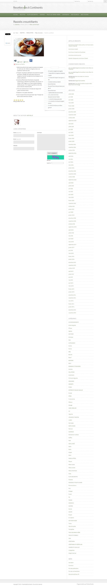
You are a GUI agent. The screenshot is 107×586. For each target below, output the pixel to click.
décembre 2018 (72, 218)
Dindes (70, 387)
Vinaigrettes (71, 550)
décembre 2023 (72, 171)
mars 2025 (71, 135)
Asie (70, 340)
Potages (70, 491)
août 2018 (71, 230)
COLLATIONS (71, 372)
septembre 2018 (72, 227)
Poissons (71, 479)
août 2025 (71, 123)
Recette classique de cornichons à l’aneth (78, 58)
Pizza (70, 473)
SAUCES (70, 512)
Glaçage (70, 405)
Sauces (70, 509)
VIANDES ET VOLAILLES (74, 547)
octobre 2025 (72, 117)
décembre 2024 (72, 144)
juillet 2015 (71, 274)
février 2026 (71, 105)
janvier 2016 (71, 259)
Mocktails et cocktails (74, 434)
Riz (69, 497)
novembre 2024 (72, 147)
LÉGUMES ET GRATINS (74, 417)
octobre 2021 (72, 206)
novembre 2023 (72, 174)
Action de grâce (72, 325)
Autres (70, 346)
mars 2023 (71, 197)
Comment (39, 132)
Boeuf (70, 357)
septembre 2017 (72, 244)
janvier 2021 (71, 209)
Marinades (71, 423)
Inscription (71, 562)
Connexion (71, 565)
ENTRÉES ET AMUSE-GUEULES (76, 390)
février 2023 (71, 200)
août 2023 (71, 182)
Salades (70, 500)
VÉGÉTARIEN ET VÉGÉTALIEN (75, 544)
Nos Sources (75, 14)
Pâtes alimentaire (34, 24)
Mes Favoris (84, 14)
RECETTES (22, 14)
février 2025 (71, 138)
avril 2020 (71, 212)
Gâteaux (70, 402)
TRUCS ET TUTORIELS (73, 535)
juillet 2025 (71, 126)
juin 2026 (71, 97)
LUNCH (70, 420)
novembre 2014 (72, 298)
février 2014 (71, 304)
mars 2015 (71, 286)
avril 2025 (71, 132)
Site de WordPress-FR (74, 574)
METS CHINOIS (72, 426)
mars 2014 (71, 300)
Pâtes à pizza (72, 464)
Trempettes (71, 529)
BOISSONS (71, 360)
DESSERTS (71, 384)
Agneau (70, 331)
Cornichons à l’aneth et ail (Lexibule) (77, 52)
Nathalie (17, 24)
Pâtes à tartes (72, 467)
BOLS (70, 363)
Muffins (70, 437)
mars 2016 (71, 253)
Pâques (70, 461)
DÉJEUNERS (71, 381)
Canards (70, 369)
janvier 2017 (71, 247)
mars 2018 (71, 241)
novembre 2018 (72, 221)
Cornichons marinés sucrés (75, 55)
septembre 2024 (72, 153)
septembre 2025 (72, 120)
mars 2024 (71, 165)
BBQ (70, 351)
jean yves (71, 68)
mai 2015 (71, 280)
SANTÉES (42, 14)
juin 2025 (71, 129)
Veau (70, 538)
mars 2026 (71, 102)
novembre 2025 (72, 114)
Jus (69, 411)
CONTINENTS (65, 14)
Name (17, 132)
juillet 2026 (71, 94)
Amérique (71, 337)
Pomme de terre (72, 485)
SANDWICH (71, 503)
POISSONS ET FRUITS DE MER (75, 482)
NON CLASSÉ (72, 443)
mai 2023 (71, 191)
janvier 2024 (71, 168)
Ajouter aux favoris (20, 64)
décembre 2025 (72, 111)
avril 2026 (71, 99)
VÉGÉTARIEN (72, 541)
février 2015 (71, 289)
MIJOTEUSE (71, 431)
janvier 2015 (71, 292)
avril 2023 (71, 194)
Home (17, 32)
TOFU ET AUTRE (72, 526)
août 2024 (71, 156)
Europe (70, 393)
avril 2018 (71, 238)
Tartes (70, 523)
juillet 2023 (71, 185)
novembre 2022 (72, 203)
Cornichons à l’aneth (73, 49)
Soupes (70, 514)
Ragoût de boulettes (80, 80)
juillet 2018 (71, 233)
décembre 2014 (72, 295)
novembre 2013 (72, 312)
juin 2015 (71, 277)
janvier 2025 (71, 141)
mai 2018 (71, 235)
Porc (70, 488)
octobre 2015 (72, 268)
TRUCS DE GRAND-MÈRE (53, 14)
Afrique (70, 328)
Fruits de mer (72, 399)
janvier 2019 (71, 215)
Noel (70, 440)
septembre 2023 (72, 179)
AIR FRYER (71, 334)
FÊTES (70, 396)
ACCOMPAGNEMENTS (74, 322)
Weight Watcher (72, 553)
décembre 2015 (72, 262)
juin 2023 (71, 188)
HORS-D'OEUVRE (72, 408)
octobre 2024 (72, 150)
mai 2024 (71, 159)
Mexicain (71, 429)
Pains (70, 455)
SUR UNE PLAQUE (73, 520)
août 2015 (71, 271)
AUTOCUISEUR (72, 343)
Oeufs (70, 446)
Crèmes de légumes (73, 378)
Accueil (15, 1)
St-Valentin (71, 517)
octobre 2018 (72, 224)
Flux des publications (73, 568)
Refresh (48, 160)
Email (17, 139)
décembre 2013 (72, 310)
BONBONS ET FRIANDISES (75, 366)
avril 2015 (71, 283)
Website (15, 145)
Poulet (70, 494)
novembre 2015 (72, 265)
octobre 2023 (72, 176)
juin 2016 (71, 250)
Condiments (71, 375)
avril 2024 (71, 162)
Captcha (49, 163)
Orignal (70, 452)
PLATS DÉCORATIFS (32, 14)
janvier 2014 (71, 306)
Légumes (71, 414)
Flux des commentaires (74, 571)
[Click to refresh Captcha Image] (55, 157)
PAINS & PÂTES (29, 32)
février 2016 (71, 256)
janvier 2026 (71, 108)
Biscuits (70, 354)
